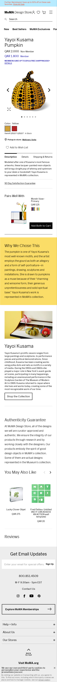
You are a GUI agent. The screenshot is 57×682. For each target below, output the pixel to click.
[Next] (48, 90)
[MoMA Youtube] (31, 596)
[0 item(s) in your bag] (44, 12)
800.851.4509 (28, 576)
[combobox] (30, 19)
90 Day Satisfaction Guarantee (20, 183)
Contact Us (28, 588)
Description (11, 157)
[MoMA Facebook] (24, 596)
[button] (44, 472)
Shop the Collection (18, 396)
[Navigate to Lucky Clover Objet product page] (16, 493)
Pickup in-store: (22, 140)
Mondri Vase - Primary (38, 200)
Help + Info (10, 624)
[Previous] (8, 90)
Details (8, 63)
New (6, 29)
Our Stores (10, 640)
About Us (9, 632)
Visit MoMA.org (28, 663)
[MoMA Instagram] (18, 596)
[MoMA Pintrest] (39, 596)
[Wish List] (38, 12)
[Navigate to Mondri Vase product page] (18, 213)
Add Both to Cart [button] (41, 225)
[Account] (33, 12)
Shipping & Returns (42, 157)
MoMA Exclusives (40, 29)
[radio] (7, 128)
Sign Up (50, 564)
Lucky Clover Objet (16, 509)
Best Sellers (19, 29)
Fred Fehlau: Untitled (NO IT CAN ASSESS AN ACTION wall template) (41, 513)
